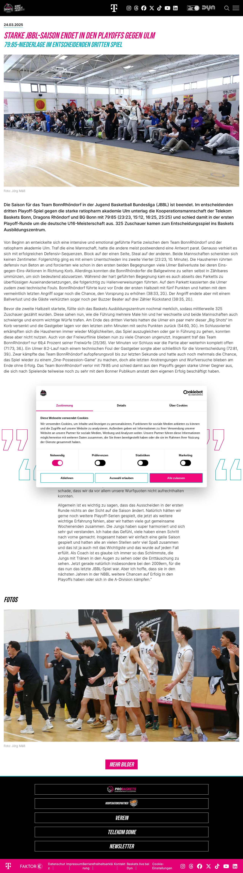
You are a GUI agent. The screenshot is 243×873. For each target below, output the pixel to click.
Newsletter (121, 846)
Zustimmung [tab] (64, 405)
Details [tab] (121, 405)
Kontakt (119, 864)
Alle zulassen (176, 478)
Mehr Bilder (121, 764)
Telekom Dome (121, 832)
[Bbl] (193, 8)
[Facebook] (143, 8)
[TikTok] (159, 8)
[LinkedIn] (175, 8)
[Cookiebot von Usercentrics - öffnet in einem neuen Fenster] (186, 393)
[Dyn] (208, 8)
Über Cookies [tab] (178, 405)
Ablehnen (67, 478)
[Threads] (136, 8)
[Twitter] (151, 8)
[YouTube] (167, 8)
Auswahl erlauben (121, 478)
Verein (121, 817)
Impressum (74, 864)
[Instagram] (129, 8)
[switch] (100, 463)
